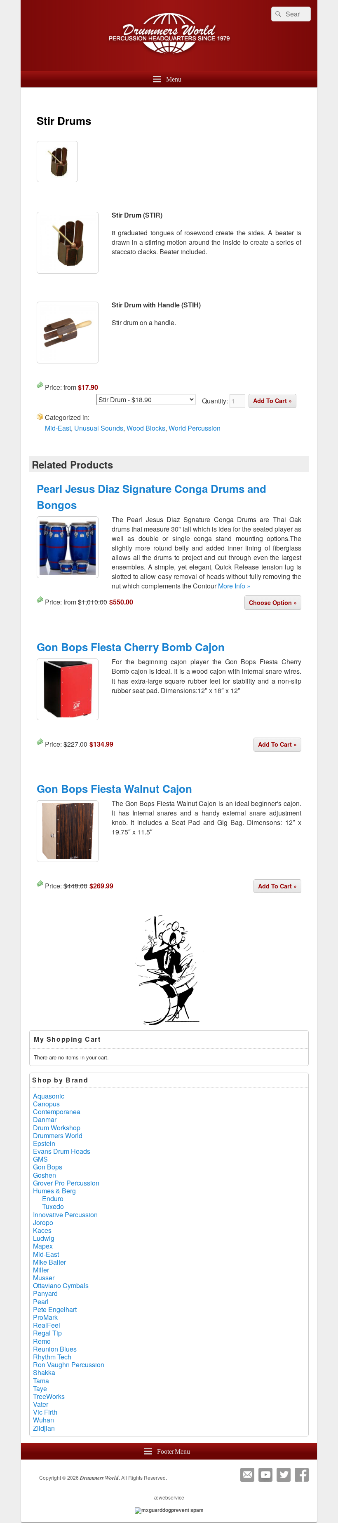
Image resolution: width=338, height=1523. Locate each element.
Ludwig (43, 1238)
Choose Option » (273, 602)
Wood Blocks (146, 428)
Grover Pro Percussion (66, 1183)
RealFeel (46, 1325)
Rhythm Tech (52, 1356)
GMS (40, 1159)
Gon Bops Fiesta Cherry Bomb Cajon (131, 646)
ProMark (45, 1317)
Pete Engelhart (55, 1309)
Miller (41, 1270)
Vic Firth (45, 1412)
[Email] (247, 1475)
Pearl (41, 1301)
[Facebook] (302, 1475)
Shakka (44, 1372)
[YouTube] (265, 1475)
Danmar (44, 1119)
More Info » (234, 585)
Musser (43, 1277)
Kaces (42, 1230)
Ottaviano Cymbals (61, 1285)
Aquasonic (48, 1096)
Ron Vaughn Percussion (68, 1364)
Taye (40, 1388)
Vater (40, 1404)
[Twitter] (284, 1475)
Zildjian (44, 1428)
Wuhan (43, 1420)
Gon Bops (47, 1167)
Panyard (45, 1293)
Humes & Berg (54, 1190)
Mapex (43, 1246)
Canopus (46, 1103)
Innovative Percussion (65, 1214)
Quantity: (216, 400)
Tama (41, 1380)
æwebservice (169, 1497)
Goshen (44, 1175)
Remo (42, 1341)
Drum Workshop (56, 1127)
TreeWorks (49, 1396)
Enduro (52, 1198)
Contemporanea (56, 1111)
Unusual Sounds (98, 428)
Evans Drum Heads (61, 1151)
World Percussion (195, 428)
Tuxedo (53, 1206)
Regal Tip (47, 1333)
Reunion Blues (55, 1349)
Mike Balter (49, 1262)
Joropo (43, 1222)
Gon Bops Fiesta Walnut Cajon (114, 788)
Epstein (44, 1143)
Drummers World (57, 1135)
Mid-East (58, 428)
